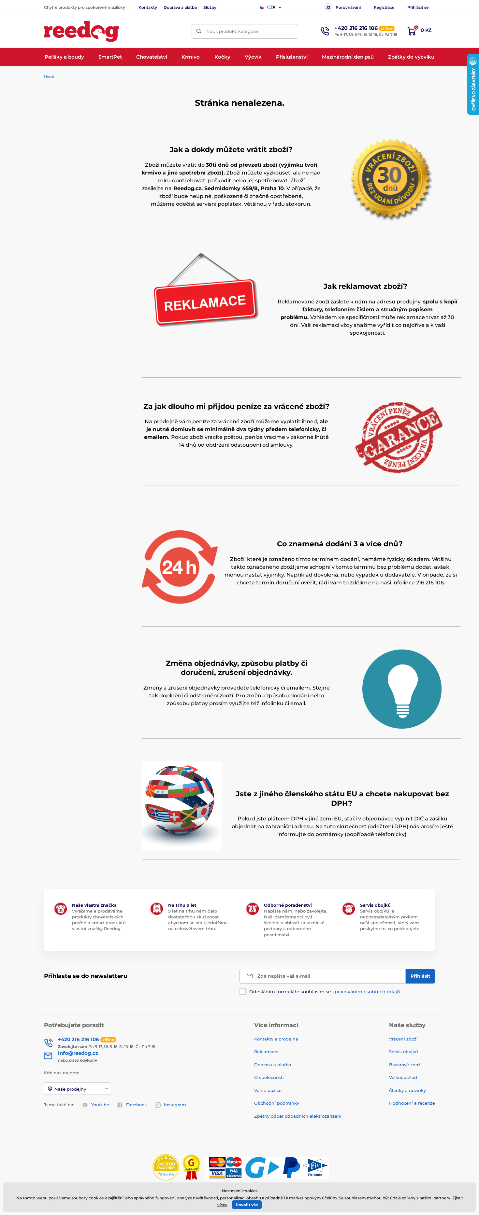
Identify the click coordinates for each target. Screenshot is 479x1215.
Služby (209, 7)
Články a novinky (407, 1090)
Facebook (136, 1104)
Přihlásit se (417, 7)
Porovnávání (348, 7)
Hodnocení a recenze (412, 1103)
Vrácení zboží (403, 1038)
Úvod (49, 76)
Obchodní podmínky (276, 1103)
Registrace (384, 7)
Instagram (175, 1104)
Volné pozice (268, 1090)
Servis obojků (403, 1051)
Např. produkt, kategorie (232, 31)
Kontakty (147, 7)
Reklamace (266, 1051)
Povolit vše (247, 1204)
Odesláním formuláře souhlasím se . (325, 992)
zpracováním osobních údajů (366, 992)
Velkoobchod (403, 1077)
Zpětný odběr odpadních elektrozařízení (297, 1116)
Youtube (100, 1104)
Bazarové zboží (405, 1064)
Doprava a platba (180, 7)
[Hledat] (199, 31)
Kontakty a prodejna (276, 1038)
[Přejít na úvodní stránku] (81, 31)
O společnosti (269, 1077)
